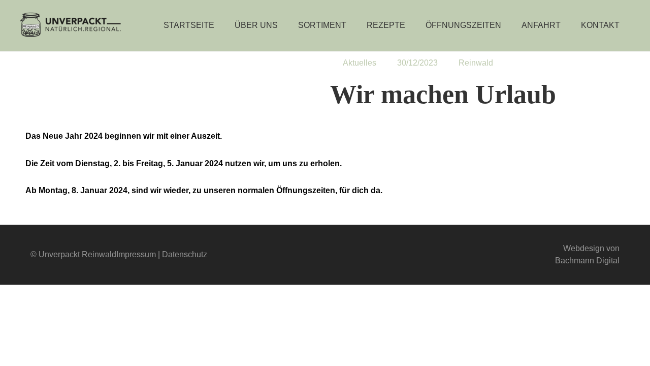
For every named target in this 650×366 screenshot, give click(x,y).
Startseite (189, 25)
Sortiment (322, 25)
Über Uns (256, 25)
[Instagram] (344, 254)
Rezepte (386, 25)
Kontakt (600, 25)
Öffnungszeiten (463, 25)
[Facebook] (305, 254)
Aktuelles (359, 62)
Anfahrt (541, 25)
